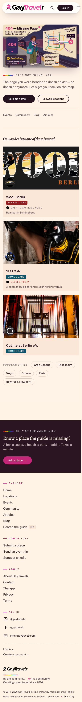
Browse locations (53, 98)
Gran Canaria (42, 364)
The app (9, 588)
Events (7, 114)
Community (22, 114)
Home (7, 490)
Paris (42, 373)
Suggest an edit (14, 557)
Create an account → (16, 654)
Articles (48, 114)
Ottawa (26, 373)
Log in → (8, 649)
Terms (7, 600)
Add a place (17, 460)
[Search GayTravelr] (52, 8)
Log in (65, 7)
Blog (36, 114)
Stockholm (65, 364)
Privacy (8, 594)
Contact (8, 582)
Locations (10, 496)
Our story (69, 696)
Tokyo (9, 373)
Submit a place (14, 545)
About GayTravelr (15, 576)
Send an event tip (15, 551)
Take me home (19, 98)
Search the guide (18, 527)
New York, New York (18, 381)
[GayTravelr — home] (15, 669)
